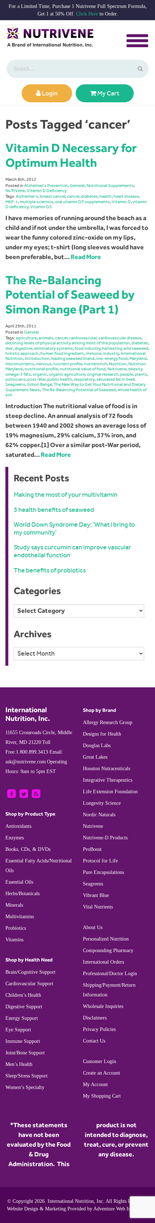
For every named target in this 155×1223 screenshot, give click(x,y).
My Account (95, 1084)
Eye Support (18, 1029)
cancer (73, 196)
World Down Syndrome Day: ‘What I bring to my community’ (74, 528)
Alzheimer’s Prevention (46, 185)
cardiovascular (83, 337)
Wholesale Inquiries (103, 1006)
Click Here (87, 14)
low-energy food (112, 358)
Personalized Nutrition (106, 939)
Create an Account (101, 1073)
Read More (86, 257)
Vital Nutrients (98, 907)
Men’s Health (18, 1064)
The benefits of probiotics (50, 570)
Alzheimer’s (27, 196)
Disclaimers (95, 1018)
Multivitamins (19, 916)
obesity (135, 368)
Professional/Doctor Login (110, 973)
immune (93, 353)
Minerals (14, 905)
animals (46, 337)
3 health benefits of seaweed (54, 510)
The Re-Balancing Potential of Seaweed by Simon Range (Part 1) (70, 294)
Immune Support (22, 1041)
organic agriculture (67, 374)
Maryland (138, 358)
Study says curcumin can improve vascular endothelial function (72, 551)
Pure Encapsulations (103, 872)
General (77, 185)
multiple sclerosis (36, 201)
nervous (44, 363)
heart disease (126, 196)
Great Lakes (95, 757)
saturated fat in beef (115, 379)
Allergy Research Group (107, 722)
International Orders (103, 962)
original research (102, 374)
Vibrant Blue (96, 895)
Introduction (37, 358)
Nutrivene (116, 368)
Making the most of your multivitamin (66, 495)
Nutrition (118, 363)
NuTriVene (15, 190)
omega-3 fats (18, 374)
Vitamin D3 (41, 206)
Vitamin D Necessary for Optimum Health (71, 155)
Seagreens (15, 384)
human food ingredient (62, 353)
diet (9, 348)
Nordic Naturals (99, 814)
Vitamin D (121, 201)
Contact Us (94, 1041)
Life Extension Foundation (110, 791)
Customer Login (99, 1061)
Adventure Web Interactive (120, 1208)
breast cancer (52, 196)
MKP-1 (11, 201)
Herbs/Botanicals (22, 893)
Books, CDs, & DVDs (27, 849)
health (105, 196)
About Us (92, 927)
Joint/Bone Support (25, 1052)
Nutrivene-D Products (105, 837)
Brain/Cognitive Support (30, 972)
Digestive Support (23, 1006)
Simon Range (39, 384)
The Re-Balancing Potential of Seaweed (79, 389)
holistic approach (22, 353)
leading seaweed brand (72, 358)
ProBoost (92, 849)
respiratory (84, 379)
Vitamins (14, 939)
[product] (139, 69)
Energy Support (21, 1018)
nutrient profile (67, 363)
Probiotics (15, 928)
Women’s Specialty (24, 1087)
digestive (23, 348)
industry (111, 353)
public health (59, 379)
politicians (15, 379)
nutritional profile (41, 368)
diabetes (89, 196)
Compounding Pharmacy (108, 950)
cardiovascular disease (119, 337)
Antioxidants (18, 826)
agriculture (26, 337)
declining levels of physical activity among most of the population (67, 342)
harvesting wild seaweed (125, 348)
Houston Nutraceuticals (106, 768)
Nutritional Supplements (110, 185)
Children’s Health (23, 995)
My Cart (107, 93)
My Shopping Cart (102, 1096)
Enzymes (14, 837)
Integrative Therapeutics (107, 780)
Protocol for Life (100, 860)
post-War (36, 379)
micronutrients (19, 363)
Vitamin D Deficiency (47, 190)
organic (40, 374)
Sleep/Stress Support (26, 1076)
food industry (87, 348)
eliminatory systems (53, 348)
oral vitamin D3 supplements (82, 201)
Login (49, 93)
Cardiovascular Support (29, 983)
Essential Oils (19, 882)
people (126, 374)
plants (141, 374)
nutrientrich (95, 363)
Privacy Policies (99, 1029)
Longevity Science (102, 803)
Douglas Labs (97, 745)
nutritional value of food (83, 368)
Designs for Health (102, 734)
